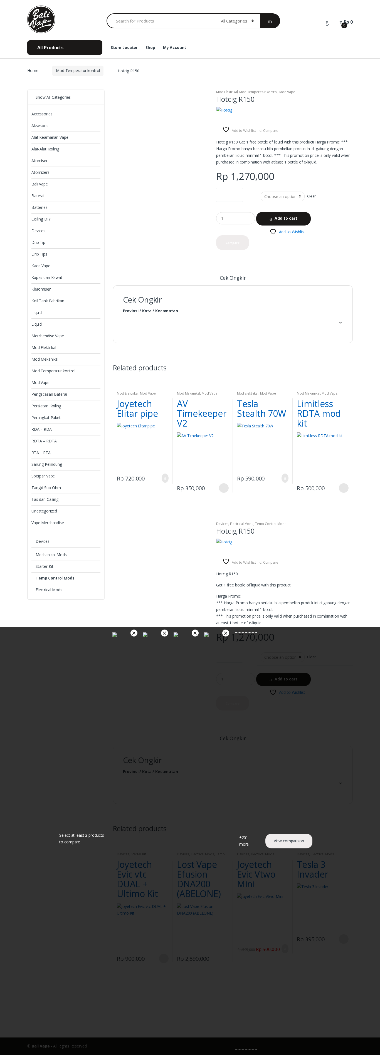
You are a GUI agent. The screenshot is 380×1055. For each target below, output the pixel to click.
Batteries (39, 207)
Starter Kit (44, 566)
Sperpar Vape (43, 476)
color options (229, 193)
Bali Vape (39, 184)
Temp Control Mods (271, 523)
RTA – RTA (41, 452)
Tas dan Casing (44, 499)
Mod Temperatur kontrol (78, 70)
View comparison (289, 840)
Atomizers (40, 172)
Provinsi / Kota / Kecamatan (150, 310)
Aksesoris (39, 125)
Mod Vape (287, 92)
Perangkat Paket (46, 417)
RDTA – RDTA (43, 441)
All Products (49, 47)
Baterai (37, 195)
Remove (133, 633)
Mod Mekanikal (188, 393)
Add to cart (286, 218)
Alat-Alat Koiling (45, 149)
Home (32, 70)
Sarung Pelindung (46, 464)
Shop (150, 47)
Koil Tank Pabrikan (47, 300)
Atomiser (39, 160)
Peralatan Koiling (46, 405)
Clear (311, 196)
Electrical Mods (241, 523)
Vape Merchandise (47, 522)
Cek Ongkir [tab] (233, 278)
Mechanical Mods (51, 554)
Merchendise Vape (47, 335)
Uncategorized (44, 511)
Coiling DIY (40, 219)
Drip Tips (39, 254)
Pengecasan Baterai (49, 394)
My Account (174, 47)
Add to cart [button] (164, 478)
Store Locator (124, 47)
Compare (270, 130)
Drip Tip (38, 242)
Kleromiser (41, 289)
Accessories (41, 114)
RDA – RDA (41, 429)
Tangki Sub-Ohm (46, 487)
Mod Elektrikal (227, 92)
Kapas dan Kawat (46, 277)
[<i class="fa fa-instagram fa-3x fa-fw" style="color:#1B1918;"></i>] (328, 48)
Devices (222, 523)
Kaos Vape (40, 265)
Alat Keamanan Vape (49, 137)
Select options (224, 488)
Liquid (36, 312)
